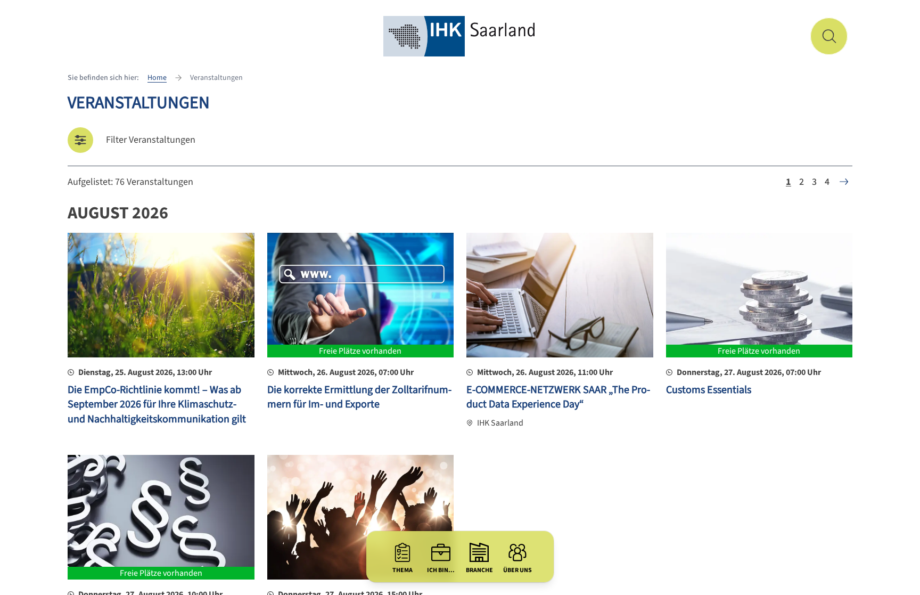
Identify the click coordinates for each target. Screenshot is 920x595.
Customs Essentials (708, 389)
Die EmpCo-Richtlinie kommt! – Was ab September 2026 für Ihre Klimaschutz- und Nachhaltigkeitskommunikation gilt (157, 404)
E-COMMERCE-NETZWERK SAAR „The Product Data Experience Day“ (558, 397)
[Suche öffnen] (829, 36)
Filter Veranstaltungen (150, 139)
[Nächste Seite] (843, 181)
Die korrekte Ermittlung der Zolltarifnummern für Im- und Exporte (359, 397)
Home (157, 77)
